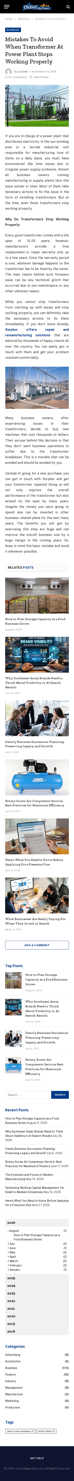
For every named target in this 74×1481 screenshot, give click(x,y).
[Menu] (6, 6)
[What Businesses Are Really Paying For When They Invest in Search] (37, 895)
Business (13, 29)
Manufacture (14, 1394)
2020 (11, 1316)
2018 (11, 1331)
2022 (11, 1301)
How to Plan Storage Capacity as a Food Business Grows (46, 979)
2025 (11, 1278)
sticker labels (46, 1431)
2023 (11, 1293)
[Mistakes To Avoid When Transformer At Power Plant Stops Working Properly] (37, 106)
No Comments (18, 77)
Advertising (12, 1354)
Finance (10, 1374)
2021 (11, 1308)
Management (14, 1387)
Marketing (12, 1401)
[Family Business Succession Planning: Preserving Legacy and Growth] (37, 718)
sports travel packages (20, 1431)
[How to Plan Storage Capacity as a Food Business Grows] (37, 596)
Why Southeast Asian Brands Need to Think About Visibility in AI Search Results (33, 682)
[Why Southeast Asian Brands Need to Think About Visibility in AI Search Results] (37, 655)
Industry (10, 1381)
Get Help (37, 1458)
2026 (11, 1222)
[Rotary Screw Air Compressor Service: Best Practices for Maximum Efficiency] (37, 777)
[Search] (68, 6)
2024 (11, 1285)
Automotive (13, 1361)
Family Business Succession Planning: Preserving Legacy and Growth (46, 1037)
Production (12, 1407)
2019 (11, 1323)
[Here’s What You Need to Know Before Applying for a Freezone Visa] (37, 836)
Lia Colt (23, 71)
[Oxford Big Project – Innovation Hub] (37, 6)
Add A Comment (37, 945)
